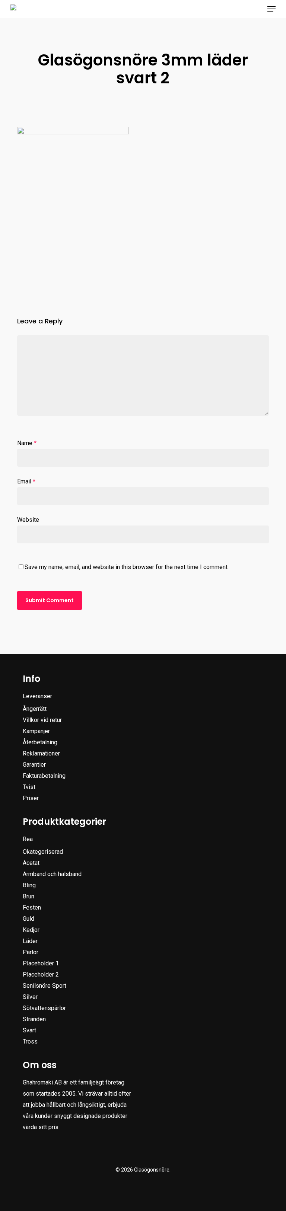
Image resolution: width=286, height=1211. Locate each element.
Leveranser (37, 696)
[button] (271, 9)
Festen (32, 907)
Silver (30, 996)
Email (26, 481)
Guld (28, 918)
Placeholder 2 (41, 974)
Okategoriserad (43, 851)
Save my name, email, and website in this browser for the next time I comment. (127, 567)
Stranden (34, 1019)
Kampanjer (36, 731)
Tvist (29, 786)
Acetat (31, 862)
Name (26, 443)
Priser (31, 798)
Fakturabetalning (44, 775)
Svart (29, 1030)
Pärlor (30, 952)
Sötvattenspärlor (44, 1008)
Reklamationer (41, 753)
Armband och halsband (52, 874)
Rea (28, 839)
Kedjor (31, 929)
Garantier (34, 764)
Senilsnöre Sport (44, 985)
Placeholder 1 (41, 963)
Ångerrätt (35, 708)
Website (28, 519)
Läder (30, 941)
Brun (28, 896)
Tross (30, 1041)
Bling (29, 885)
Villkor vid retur (42, 719)
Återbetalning (40, 742)
